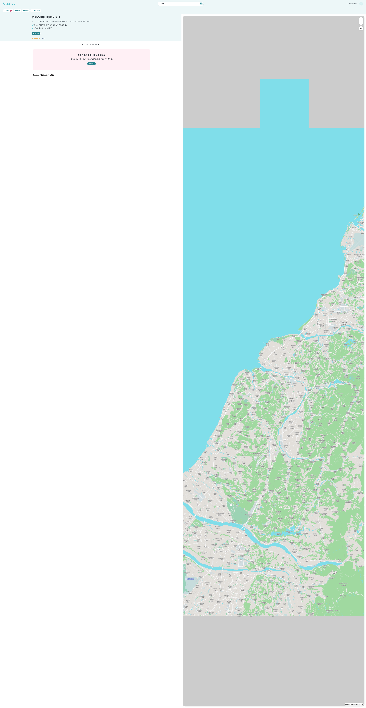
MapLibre (347, 704)
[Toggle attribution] (362, 704)
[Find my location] (361, 28)
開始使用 (91, 63)
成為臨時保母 (352, 4)
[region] (273, 361)
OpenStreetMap (356, 704)
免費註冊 (36, 33)
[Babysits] (9, 4)
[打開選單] (361, 4)
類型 (8, 11)
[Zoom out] (361, 23)
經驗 (18, 11)
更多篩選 (36, 11)
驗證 (26, 11)
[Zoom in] (361, 19)
